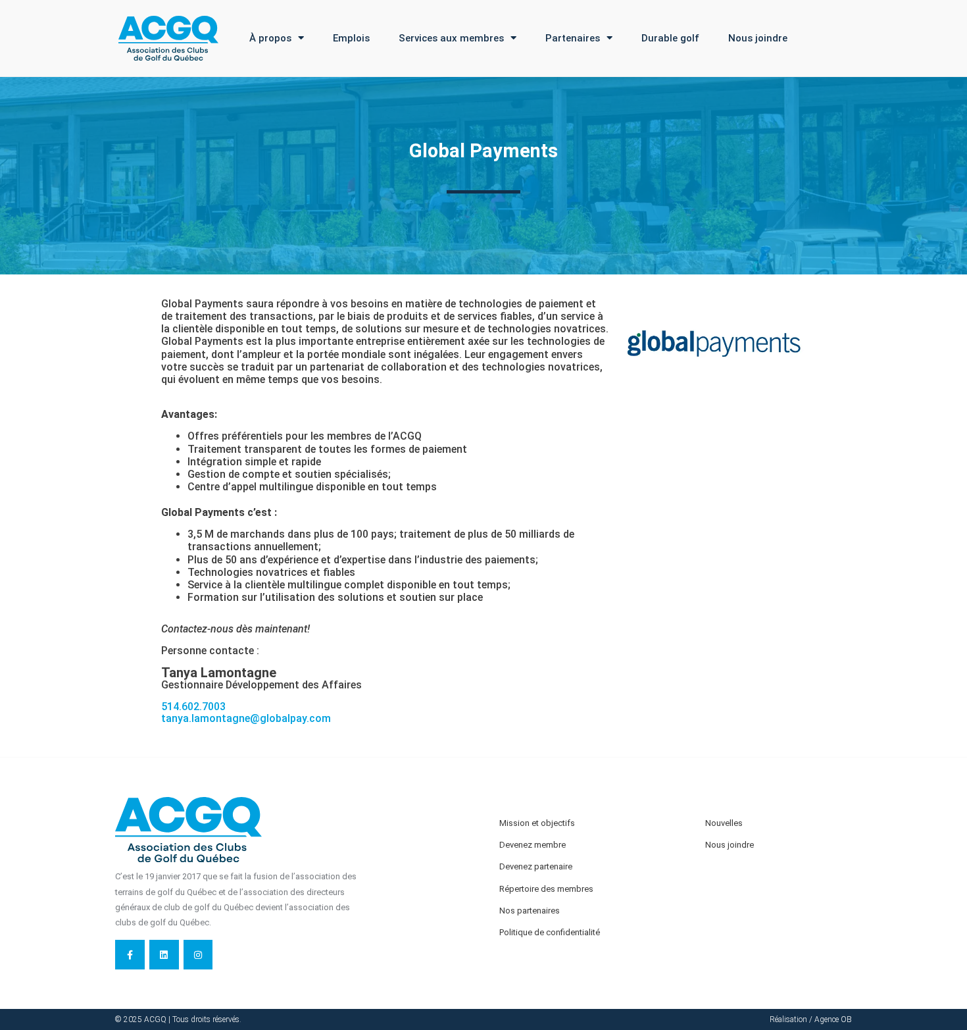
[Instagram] (198, 954)
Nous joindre (757, 38)
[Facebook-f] (130, 954)
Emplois (351, 38)
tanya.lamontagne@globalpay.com (246, 718)
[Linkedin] (164, 954)
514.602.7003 (193, 706)
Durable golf (670, 38)
